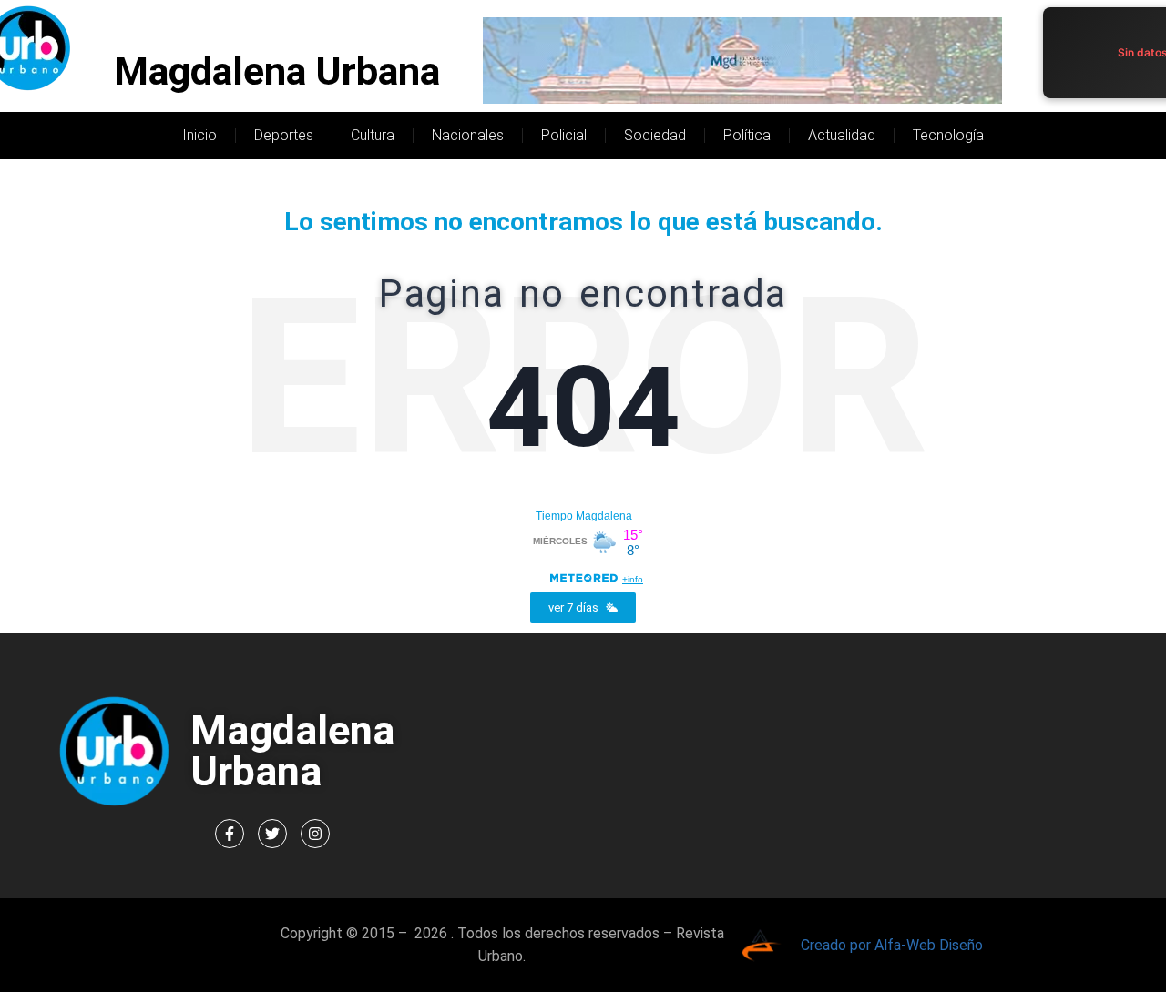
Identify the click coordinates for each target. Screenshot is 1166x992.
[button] (583, 607)
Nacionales (468, 135)
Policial (564, 135)
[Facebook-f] (229, 833)
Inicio (199, 135)
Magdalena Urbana (277, 71)
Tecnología (948, 135)
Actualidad (841, 135)
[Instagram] (315, 833)
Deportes (283, 135)
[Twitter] (272, 833)
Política (747, 135)
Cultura (372, 135)
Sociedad (655, 135)
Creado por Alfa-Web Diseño (892, 945)
